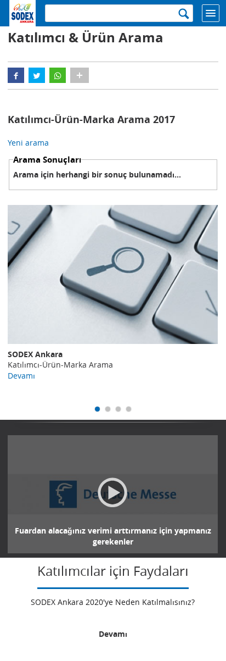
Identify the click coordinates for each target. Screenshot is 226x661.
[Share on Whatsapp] (57, 75)
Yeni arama (28, 142)
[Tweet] (37, 75)
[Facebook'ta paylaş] (16, 75)
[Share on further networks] (79, 75)
